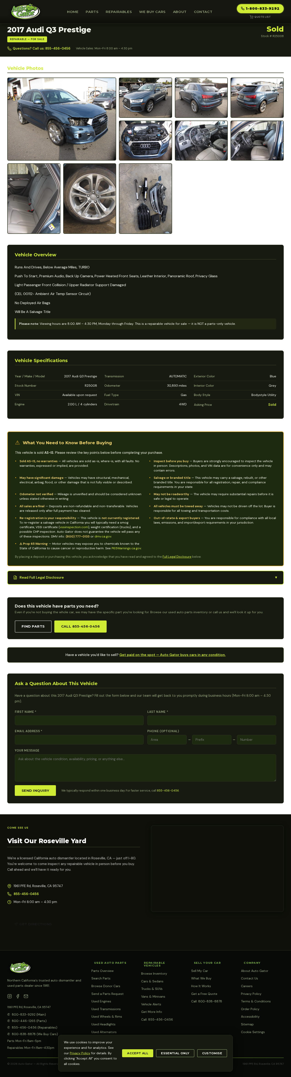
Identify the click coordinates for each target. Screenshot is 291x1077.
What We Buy (201, 978)
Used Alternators (104, 1032)
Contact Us (249, 978)
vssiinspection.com (74, 527)
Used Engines (101, 1001)
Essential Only (175, 1053)
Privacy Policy (251, 994)
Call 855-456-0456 (80, 626)
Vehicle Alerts (151, 1004)
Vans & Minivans (153, 996)
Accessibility (250, 1016)
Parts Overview (102, 971)
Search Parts (100, 978)
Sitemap (247, 1024)
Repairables (119, 12)
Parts (92, 12)
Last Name (157, 712)
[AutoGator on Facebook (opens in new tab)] (17, 997)
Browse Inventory (154, 973)
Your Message (27, 750)
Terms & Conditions (256, 1001)
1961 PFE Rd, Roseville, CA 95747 (29, 1007)
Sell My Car (199, 971)
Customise (212, 1053)
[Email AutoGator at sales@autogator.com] (26, 997)
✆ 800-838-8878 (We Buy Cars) (32, 1034)
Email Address (29, 731)
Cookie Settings (253, 1032)
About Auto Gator (254, 971)
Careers (247, 986)
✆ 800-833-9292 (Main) (26, 1014)
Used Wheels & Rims (106, 1016)
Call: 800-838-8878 (206, 1001)
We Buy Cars (152, 12)
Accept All (137, 1053)
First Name (26, 712)
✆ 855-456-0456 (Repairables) (32, 1027)
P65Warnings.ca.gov (126, 548)
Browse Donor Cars (105, 986)
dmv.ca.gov (103, 536)
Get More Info (151, 1012)
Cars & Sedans (152, 981)
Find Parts (33, 626)
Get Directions (35, 924)
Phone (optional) (163, 731)
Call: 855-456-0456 (157, 1019)
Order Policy (250, 1009)
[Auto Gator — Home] (25, 12)
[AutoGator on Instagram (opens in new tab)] (9, 997)
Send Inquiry (35, 790)
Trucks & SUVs (152, 989)
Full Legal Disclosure (177, 557)
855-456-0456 (168, 790)
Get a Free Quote (204, 994)
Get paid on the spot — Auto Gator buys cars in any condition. (172, 655)
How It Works (201, 986)
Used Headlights (103, 1024)
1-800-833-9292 (263, 8)
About (180, 12)
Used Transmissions (106, 1009)
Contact (203, 12)
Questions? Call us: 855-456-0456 (41, 48)
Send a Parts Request (107, 994)
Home (72, 12)
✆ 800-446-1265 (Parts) (27, 1021)
